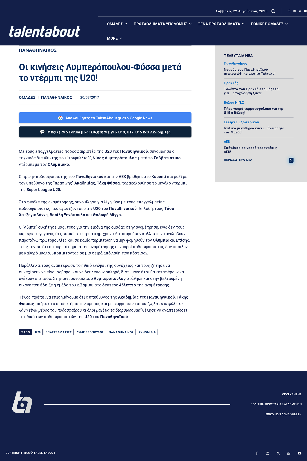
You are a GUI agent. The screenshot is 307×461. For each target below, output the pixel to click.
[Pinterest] (176, 97)
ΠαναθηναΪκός (56, 97)
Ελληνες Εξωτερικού (241, 122)
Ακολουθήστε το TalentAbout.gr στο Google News (108, 117)
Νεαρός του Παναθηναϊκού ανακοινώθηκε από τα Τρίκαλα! (249, 71)
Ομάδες (27, 97)
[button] (272, 11)
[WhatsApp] (186, 97)
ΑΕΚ (227, 142)
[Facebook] (289, 11)
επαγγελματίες (59, 332)
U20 (38, 332)
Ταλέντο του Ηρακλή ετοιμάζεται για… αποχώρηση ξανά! (252, 91)
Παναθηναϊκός (121, 332)
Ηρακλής (231, 83)
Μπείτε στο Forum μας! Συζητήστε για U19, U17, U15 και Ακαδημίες (105, 132)
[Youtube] (300, 453)
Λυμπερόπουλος (90, 332)
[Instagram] (294, 11)
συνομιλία (147, 332)
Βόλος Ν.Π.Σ (234, 102)
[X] (300, 11)
